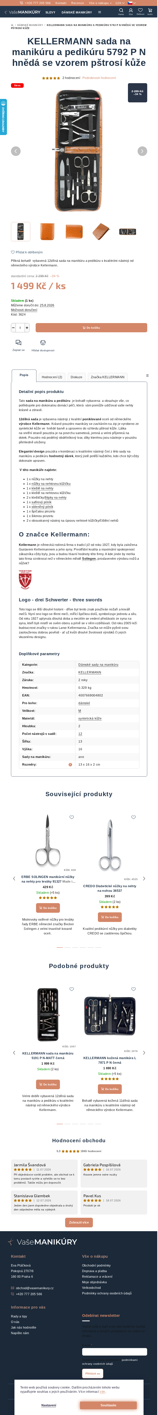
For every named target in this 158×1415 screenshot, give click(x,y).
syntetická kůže (90, 718)
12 (80, 733)
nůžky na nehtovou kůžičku (51, 483)
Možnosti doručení (24, 310)
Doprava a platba (94, 1271)
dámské (84, 703)
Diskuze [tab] (76, 377)
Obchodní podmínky (96, 1265)
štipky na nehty (55, 497)
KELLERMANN (89, 672)
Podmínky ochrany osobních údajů (107, 1293)
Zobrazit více (79, 1222)
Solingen (89, 558)
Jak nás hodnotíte (23, 1327)
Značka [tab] (108, 377)
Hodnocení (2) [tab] (52, 377)
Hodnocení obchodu (79, 1140)
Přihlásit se (92, 1373)
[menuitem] (50, 11)
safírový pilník (41, 502)
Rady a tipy (19, 1316)
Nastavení (48, 1405)
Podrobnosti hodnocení (99, 78)
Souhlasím (108, 1405)
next (144, 878)
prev (14, 878)
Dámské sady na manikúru (98, 664)
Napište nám (20, 1333)
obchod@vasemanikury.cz (35, 1288)
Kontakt (60, 3)
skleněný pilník (42, 506)
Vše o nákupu (99, 3)
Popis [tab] (24, 375)
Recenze (77, 3)
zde (102, 1391)
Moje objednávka (94, 1282)
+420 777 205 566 (38, 3)
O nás (15, 1322)
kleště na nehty (42, 488)
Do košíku (93, 327)
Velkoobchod (91, 1287)
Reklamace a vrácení (97, 1276)
